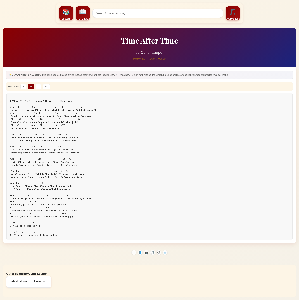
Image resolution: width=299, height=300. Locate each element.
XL (46, 86)
